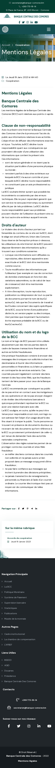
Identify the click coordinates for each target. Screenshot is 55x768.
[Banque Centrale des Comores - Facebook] (19, 22)
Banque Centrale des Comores (23, 755)
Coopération (12, 80)
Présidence (10, 676)
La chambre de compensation (19, 639)
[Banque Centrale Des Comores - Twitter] (23, 22)
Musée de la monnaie (15, 618)
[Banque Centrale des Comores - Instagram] (27, 22)
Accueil (6, 45)
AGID (6, 665)
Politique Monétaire (14, 592)
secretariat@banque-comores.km (28, 3)
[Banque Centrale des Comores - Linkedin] (31, 22)
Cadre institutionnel (14, 634)
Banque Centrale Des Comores (20, 681)
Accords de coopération (19, 538)
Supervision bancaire (15, 602)
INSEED (8, 660)
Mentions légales (27, 760)
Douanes (9, 670)
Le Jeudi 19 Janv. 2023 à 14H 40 (21, 77)
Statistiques (10, 608)
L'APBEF (8, 644)
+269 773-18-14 (29, 6)
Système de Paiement (15, 597)
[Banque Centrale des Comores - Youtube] (36, 22)
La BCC (8, 586)
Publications (10, 613)
